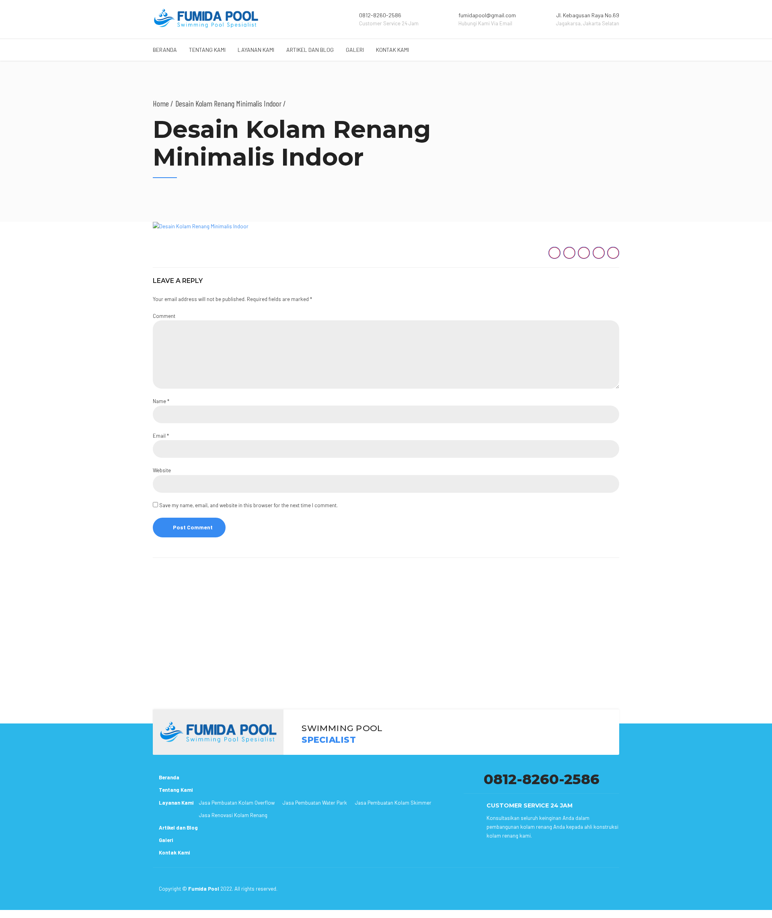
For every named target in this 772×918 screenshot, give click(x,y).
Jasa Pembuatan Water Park (315, 802)
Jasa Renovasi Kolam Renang (233, 815)
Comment (164, 316)
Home (161, 103)
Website (162, 470)
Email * (161, 435)
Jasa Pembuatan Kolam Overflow (237, 802)
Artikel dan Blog (310, 49)
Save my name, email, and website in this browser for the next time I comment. (248, 505)
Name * (161, 401)
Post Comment (193, 527)
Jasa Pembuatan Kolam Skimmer (393, 802)
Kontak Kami (392, 49)
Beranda (165, 49)
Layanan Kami (256, 49)
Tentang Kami (207, 49)
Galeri (355, 49)
